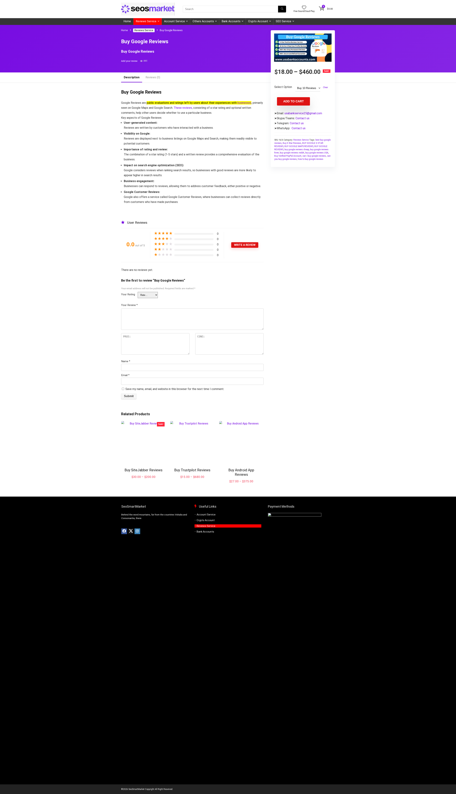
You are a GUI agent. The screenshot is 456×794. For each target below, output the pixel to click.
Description (131, 77)
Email (125, 375)
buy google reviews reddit (292, 152)
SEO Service (283, 21)
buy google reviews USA (316, 152)
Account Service (174, 21)
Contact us (302, 118)
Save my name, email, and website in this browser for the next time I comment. (174, 389)
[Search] (282, 9)
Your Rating (128, 294)
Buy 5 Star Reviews (292, 143)
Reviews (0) (153, 77)
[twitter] (131, 531)
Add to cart (293, 101)
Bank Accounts (231, 21)
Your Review (129, 305)
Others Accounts (203, 21)
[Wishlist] (304, 7)
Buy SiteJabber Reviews (143, 470)
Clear (325, 87)
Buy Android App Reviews (241, 472)
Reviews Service (146, 21)
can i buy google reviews (314, 156)
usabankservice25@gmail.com (303, 113)
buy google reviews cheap (296, 149)
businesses (244, 102)
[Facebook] (124, 531)
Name (125, 361)
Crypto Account (258, 21)
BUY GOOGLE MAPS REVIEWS (298, 146)
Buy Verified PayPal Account (287, 156)
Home (127, 21)
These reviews (183, 107)
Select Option (283, 87)
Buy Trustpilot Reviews (192, 470)
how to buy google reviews (310, 159)
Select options (143, 480)
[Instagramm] (137, 531)
